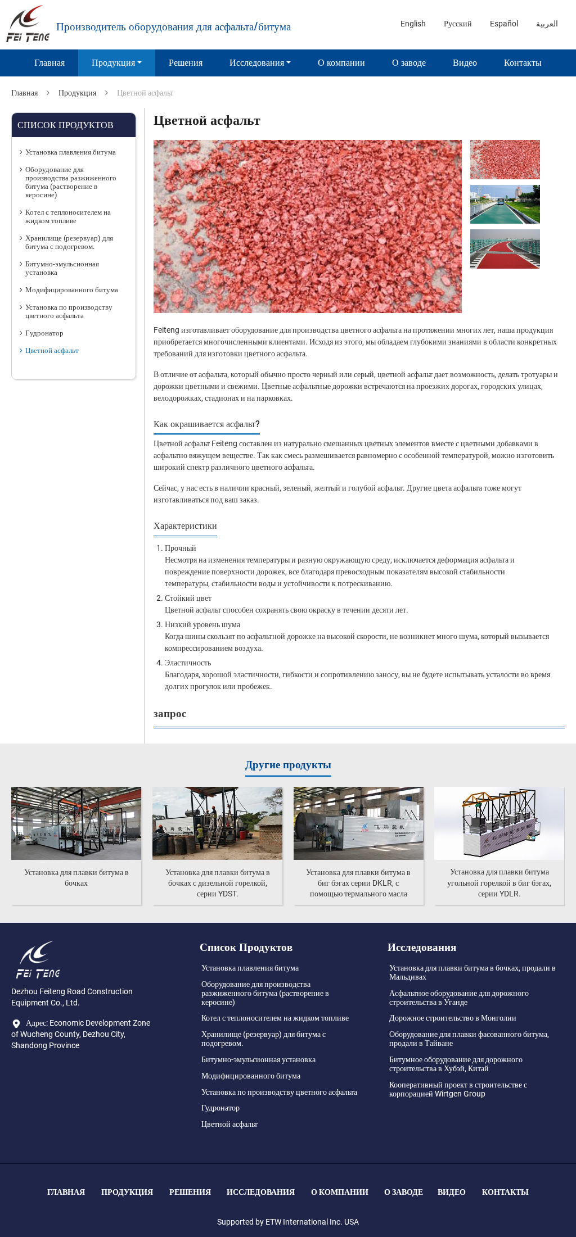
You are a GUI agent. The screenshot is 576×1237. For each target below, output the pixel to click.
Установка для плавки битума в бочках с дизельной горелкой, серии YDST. (217, 883)
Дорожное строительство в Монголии (452, 1017)
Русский (458, 23)
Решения (185, 62)
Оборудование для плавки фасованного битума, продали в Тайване (469, 1039)
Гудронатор (44, 333)
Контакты (523, 62)
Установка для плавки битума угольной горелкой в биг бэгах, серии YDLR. (499, 882)
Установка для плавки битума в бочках (76, 877)
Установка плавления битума (70, 152)
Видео (465, 62)
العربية (547, 23)
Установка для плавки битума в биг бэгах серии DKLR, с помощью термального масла (358, 883)
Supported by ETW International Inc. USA (288, 1221)
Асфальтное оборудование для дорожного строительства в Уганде (459, 998)
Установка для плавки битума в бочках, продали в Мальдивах (472, 972)
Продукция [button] (113, 62)
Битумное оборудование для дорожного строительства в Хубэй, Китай (456, 1064)
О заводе (409, 62)
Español (504, 23)
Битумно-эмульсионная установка (62, 268)
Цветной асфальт (52, 350)
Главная (49, 62)
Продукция (77, 92)
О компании (341, 62)
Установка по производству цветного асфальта (68, 311)
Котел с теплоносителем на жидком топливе (68, 216)
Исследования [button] (257, 62)
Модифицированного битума (71, 290)
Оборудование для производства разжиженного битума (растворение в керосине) (70, 182)
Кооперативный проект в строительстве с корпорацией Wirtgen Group (458, 1089)
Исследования (261, 1192)
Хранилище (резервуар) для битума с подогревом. (69, 242)
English (413, 23)
